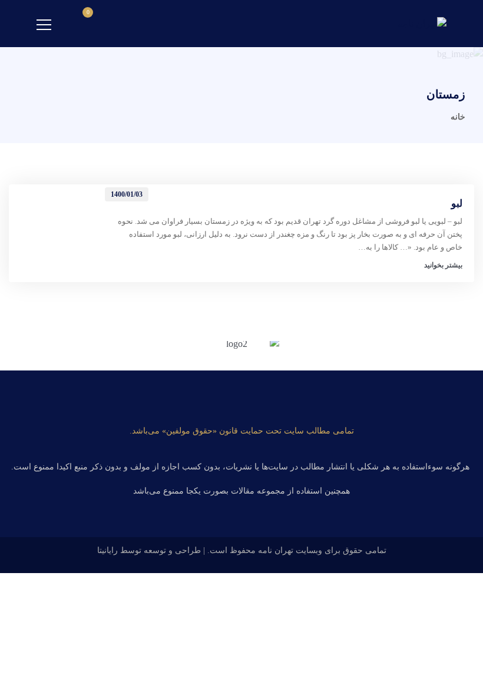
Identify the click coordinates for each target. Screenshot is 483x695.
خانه (458, 116)
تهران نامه (275, 550)
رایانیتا (107, 550)
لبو (456, 203)
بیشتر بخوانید (443, 265)
